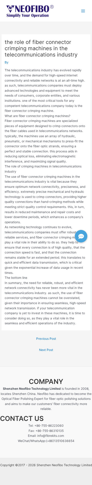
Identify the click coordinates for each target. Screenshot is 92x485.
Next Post (46, 350)
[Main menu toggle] (83, 10)
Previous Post (46, 338)
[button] (81, 236)
